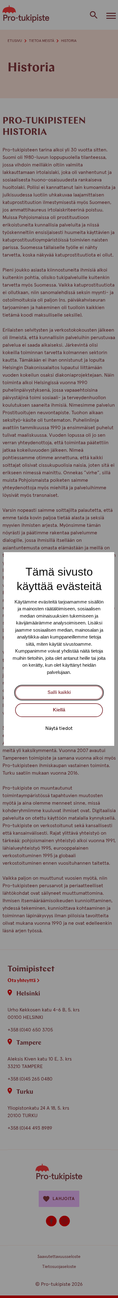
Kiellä (59, 709)
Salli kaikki (59, 692)
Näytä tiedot (59, 728)
